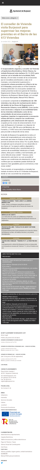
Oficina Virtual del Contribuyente (10, 444)
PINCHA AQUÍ (6, 256)
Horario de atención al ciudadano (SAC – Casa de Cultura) (18, 346)
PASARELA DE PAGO (29, 288)
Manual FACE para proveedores (10, 456)
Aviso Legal (4, 335)
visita (4, 189)
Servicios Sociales (6, 400)
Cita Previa (4, 364)
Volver (5, 177)
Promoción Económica (8, 407)
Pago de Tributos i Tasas (8, 442)
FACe (6, 449)
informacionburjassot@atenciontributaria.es (15, 268)
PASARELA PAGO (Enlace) (9, 297)
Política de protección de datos (10, 337)
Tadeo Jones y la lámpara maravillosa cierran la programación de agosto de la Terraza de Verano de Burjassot (17, 206)
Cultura (3, 402)
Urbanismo (4, 395)
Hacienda (4, 397)
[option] (20, 54)
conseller (9, 189)
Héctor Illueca (16, 189)
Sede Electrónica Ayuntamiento (10, 434)
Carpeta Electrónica (7, 437)
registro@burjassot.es (8, 381)
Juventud (4, 405)
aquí (7, 290)
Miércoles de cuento (8, 215)
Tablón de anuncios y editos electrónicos (13, 439)
